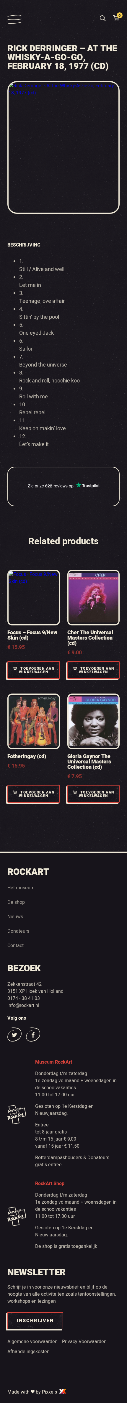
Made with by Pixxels (32, 1392)
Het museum (21, 887)
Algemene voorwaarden (32, 1341)
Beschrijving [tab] (23, 245)
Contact (15, 945)
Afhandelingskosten (28, 1351)
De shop (16, 902)
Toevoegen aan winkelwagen (36, 670)
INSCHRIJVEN (35, 1320)
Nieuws (15, 916)
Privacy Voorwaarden (84, 1341)
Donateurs (18, 931)
